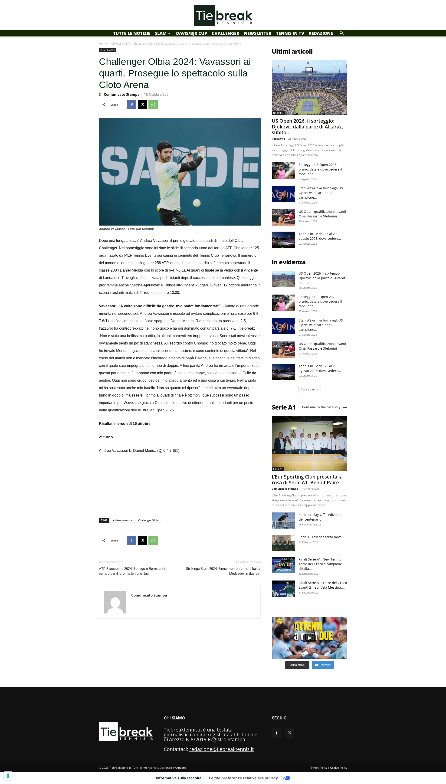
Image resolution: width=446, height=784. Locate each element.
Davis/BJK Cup (191, 33)
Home (103, 44)
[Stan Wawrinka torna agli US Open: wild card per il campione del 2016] (283, 194)
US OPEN (278, 113)
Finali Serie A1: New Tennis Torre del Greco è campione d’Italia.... (320, 564)
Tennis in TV (290, 33)
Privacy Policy (318, 768)
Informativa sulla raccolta (178, 778)
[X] (142, 104)
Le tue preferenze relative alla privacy (243, 778)
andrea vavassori (122, 520)
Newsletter (257, 33)
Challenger (225, 33)
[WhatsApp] (153, 104)
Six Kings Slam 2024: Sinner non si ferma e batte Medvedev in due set (223, 571)
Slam (161, 33)
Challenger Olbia (148, 520)
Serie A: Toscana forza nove (320, 537)
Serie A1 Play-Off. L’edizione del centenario (320, 517)
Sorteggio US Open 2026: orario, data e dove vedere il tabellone (320, 169)
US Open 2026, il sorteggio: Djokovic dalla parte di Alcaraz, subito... (307, 127)
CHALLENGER (120, 44)
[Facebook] (131, 104)
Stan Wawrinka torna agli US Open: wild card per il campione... (321, 193)
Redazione (321, 33)
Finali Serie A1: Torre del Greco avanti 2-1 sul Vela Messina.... (323, 585)
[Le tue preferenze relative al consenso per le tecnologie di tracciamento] (8, 775)
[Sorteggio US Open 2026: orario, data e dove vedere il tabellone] (283, 170)
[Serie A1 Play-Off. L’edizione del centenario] (283, 520)
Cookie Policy (338, 768)
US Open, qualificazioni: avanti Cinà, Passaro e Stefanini (322, 213)
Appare (181, 768)
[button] (341, 33)
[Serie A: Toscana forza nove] (283, 543)
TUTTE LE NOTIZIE (131, 33)
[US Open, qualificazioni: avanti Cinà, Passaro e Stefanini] (283, 217)
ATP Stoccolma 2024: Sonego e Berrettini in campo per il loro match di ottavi (133, 571)
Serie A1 (278, 468)
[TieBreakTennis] (223, 15)
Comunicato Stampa (122, 94)
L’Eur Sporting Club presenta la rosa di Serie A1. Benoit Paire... (307, 479)
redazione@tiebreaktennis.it (221, 749)
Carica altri (308, 389)
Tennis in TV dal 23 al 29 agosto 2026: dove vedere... (320, 236)
